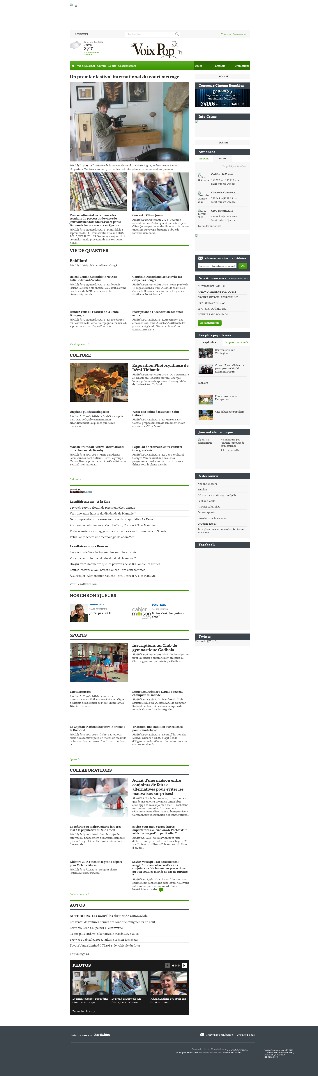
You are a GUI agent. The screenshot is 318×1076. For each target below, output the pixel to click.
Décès (198, 65)
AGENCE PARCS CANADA (213, 314)
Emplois (220, 65)
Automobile (96, 604)
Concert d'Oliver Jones (147, 215)
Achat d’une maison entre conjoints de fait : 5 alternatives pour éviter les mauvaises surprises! (158, 787)
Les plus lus (209, 342)
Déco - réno (159, 604)
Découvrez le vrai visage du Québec (218, 495)
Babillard (79, 261)
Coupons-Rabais (207, 523)
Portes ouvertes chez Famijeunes (227, 398)
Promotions (242, 65)
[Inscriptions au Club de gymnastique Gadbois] (99, 662)
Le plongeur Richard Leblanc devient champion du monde (157, 693)
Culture (101, 65)
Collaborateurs (127, 65)
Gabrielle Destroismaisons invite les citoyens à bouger (157, 278)
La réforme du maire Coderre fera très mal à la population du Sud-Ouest (95, 828)
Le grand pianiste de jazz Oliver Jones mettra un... (126, 1000)
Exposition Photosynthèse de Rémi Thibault (160, 368)
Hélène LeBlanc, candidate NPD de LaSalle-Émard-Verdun (93, 278)
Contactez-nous (246, 1034)
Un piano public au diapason (89, 412)
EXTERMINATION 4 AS (211, 303)
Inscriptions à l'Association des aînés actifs (157, 313)
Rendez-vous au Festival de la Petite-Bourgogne (94, 313)
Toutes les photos (83, 1011)
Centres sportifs (206, 512)
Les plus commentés (236, 342)
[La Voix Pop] (156, 50)
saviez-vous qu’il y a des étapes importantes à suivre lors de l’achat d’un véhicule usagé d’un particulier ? (159, 830)
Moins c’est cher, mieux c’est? (168, 615)
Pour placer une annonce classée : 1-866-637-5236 (221, 531)
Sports (112, 65)
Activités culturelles (209, 506)
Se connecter (239, 34)
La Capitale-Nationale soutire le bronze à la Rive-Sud (97, 728)
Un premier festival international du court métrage (124, 77)
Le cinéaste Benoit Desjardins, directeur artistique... (90, 1000)
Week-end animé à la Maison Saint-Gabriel (156, 413)
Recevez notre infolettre (219, 1034)
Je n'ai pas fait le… (101, 613)
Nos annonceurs (209, 322)
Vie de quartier (86, 65)
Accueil (73, 65)
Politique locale (206, 501)
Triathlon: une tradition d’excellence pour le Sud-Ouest (157, 728)
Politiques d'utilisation (187, 1052)
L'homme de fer (80, 692)
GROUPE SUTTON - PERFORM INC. (218, 297)
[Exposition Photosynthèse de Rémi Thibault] (99, 382)
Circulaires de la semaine (212, 518)
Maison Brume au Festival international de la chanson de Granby (97, 448)
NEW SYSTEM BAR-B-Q (211, 286)
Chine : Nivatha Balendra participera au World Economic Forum (229, 368)
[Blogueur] (79, 612)
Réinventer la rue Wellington (225, 351)
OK (243, 265)
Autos (222, 158)
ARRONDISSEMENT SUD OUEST (217, 291)
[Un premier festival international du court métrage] (129, 121)
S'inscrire (226, 34)
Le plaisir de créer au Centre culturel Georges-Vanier (157, 448)
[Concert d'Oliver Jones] (160, 191)
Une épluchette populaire (229, 411)
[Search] (176, 34)
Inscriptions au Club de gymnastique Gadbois (154, 648)
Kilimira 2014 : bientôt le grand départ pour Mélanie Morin (96, 863)
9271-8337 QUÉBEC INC (212, 308)
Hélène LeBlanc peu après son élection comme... (168, 1000)
